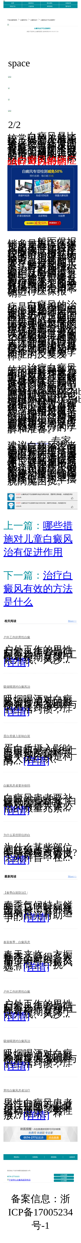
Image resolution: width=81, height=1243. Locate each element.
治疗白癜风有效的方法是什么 (38, 588)
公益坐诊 (31, 6)
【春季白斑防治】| (15, 892)
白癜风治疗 (34, 20)
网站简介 (16, 1157)
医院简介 (31, 3)
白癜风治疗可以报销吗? (48, 20)
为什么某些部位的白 (16, 835)
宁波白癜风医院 (12, 20)
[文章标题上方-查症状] (42, 25)
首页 (12, 3)
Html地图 (64, 1175)
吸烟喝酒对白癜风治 (16, 686)
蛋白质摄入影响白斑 (16, 736)
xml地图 (64, 1177)
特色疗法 (12, 6)
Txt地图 (64, 1180)
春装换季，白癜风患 (16, 942)
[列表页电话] (40, 1138)
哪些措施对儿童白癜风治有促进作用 (38, 539)
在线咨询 (68, 3)
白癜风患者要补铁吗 (16, 785)
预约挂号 (68, 6)
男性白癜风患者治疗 (16, 1090)
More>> (72, 621)
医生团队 (49, 3)
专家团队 (35, 1157)
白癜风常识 (23, 20)
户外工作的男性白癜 (16, 637)
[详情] (16, 662)
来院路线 (49, 6)
